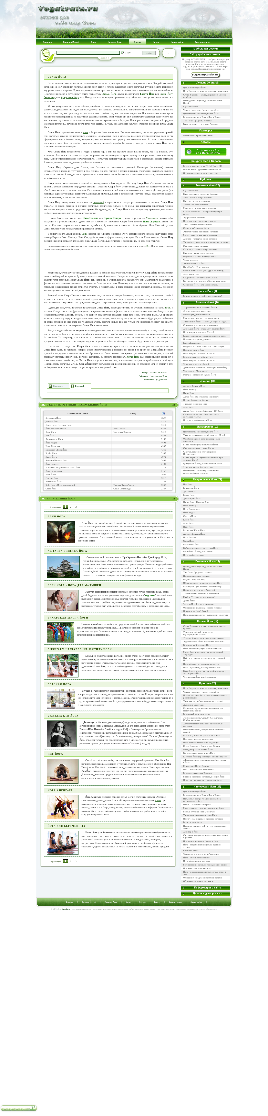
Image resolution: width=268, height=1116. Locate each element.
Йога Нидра (51, 442)
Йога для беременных (56, 428)
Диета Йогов (189, 600)
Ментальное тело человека (195, 246)
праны (168, 307)
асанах (158, 800)
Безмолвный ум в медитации (196, 714)
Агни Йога (51, 432)
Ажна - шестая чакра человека (197, 224)
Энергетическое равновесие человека (200, 231)
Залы (128, 902)
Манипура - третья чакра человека (199, 208)
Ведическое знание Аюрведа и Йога (200, 256)
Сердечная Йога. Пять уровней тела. (200, 285)
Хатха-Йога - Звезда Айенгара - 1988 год (203, 411)
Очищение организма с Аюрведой (199, 590)
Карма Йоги (109, 94)
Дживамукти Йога (54, 439)
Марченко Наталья (122, 432)
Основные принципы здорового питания (202, 608)
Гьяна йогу (50, 97)
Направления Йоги (158, 376)
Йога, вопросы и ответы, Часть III (199, 353)
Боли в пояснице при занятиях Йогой (200, 444)
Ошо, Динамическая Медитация (198, 769)
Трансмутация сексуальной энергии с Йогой (204, 435)
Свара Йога (51, 488)
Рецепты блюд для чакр (194, 579)
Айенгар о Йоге (190, 832)
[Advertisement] (108, 261)
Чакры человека (190, 260)
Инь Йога (50, 435)
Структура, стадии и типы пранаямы (200, 325)
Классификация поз (192, 343)
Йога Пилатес (52, 464)
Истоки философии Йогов (195, 400)
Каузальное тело (190, 106)
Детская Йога (52, 421)
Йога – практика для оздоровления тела (202, 667)
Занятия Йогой (89, 902)
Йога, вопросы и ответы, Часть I (198, 332)
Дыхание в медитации (193, 705)
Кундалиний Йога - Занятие (196, 766)
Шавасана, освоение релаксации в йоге (201, 735)
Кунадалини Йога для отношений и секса (202, 463)
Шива (84, 233)
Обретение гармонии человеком (198, 881)
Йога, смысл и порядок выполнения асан (202, 648)
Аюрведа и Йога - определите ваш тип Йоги (204, 329)
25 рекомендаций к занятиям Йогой (200, 307)
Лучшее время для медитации (197, 311)
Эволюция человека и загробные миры (201, 854)
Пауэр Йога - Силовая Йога (58, 425)
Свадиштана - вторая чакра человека (200, 277)
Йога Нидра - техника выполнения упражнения (205, 91)
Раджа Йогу (166, 94)
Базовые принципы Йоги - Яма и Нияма (202, 117)
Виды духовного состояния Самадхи (200, 124)
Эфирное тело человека (194, 217)
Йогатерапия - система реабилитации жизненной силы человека (201, 471)
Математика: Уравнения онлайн (198, 135)
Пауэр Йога (188, 393)
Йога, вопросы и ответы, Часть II (199, 360)
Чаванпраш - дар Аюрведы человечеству (202, 586)
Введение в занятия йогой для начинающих (203, 346)
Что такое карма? (191, 850)
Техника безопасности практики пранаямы (203, 638)
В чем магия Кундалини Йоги (197, 645)
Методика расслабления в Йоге (198, 749)
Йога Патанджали (54, 471)
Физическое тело (191, 274)
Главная (69, 902)
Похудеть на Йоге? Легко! (195, 611)
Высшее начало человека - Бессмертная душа (204, 281)
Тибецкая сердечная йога (195, 404)
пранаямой (98, 202)
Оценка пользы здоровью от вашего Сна (202, 169)
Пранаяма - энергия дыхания (197, 339)
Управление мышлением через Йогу (200, 815)
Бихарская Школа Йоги (56, 450)
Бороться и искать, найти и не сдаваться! (202, 296)
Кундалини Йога (53, 418)
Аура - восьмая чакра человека (197, 197)
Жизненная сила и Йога (194, 263)
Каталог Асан (111, 902)
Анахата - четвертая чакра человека (200, 239)
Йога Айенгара (53, 446)
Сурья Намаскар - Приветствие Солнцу (201, 746)
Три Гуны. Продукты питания (197, 120)
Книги (157, 902)
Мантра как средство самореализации (201, 318)
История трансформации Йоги (197, 420)
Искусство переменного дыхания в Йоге (202, 780)
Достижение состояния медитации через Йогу (205, 367)
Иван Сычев (119, 428)
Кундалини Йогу (70, 97)
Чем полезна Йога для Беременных (199, 677)
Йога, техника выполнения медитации (201, 742)
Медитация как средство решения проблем (203, 808)
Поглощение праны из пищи (196, 576)
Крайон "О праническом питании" (199, 597)
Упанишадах (152, 218)
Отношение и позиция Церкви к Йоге (200, 841)
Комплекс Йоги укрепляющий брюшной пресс (205, 756)
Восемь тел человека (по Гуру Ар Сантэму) (203, 270)
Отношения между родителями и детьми (202, 877)
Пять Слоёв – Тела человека (196, 267)
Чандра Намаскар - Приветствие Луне (201, 110)
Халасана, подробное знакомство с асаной (203, 701)
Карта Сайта (196, 902)
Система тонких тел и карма (196, 201)
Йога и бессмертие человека (196, 861)
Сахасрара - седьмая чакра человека (200, 249)
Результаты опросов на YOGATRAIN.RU (202, 166)
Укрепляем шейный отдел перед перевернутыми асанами (198, 633)
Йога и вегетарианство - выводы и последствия (205, 615)
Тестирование (175, 902)
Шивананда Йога (54, 481)
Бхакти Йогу (147, 94)
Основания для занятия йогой (197, 868)
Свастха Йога (52, 478)
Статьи (142, 902)
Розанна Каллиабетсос (123, 485)
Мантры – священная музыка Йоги (199, 375)
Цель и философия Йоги (194, 87)
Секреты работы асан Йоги (196, 228)
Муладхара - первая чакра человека (200, 235)
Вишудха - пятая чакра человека (198, 253)
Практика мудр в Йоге (193, 350)
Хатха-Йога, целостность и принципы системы (205, 242)
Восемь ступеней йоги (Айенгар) (199, 811)
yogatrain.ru (161, 379)
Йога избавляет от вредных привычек (201, 664)
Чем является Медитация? (195, 371)
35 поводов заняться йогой (196, 364)
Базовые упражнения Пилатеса (197, 773)
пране (85, 132)
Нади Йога (51, 474)
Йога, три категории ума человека (199, 221)
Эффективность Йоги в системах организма (203, 641)
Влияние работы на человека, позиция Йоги (203, 777)
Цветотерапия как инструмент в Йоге (201, 113)
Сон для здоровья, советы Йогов (198, 448)
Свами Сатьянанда (158, 372)
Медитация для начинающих (196, 314)
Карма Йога (51, 457)
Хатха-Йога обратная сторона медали (201, 397)
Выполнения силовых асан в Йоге (199, 753)
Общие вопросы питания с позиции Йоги (202, 583)
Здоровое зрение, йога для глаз (197, 467)
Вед (148, 246)
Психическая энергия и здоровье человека (203, 819)
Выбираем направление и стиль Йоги (63, 467)
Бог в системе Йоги (192, 822)
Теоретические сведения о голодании (201, 593)
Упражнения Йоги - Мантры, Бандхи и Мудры (205, 321)
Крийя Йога (51, 453)
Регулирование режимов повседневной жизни (205, 865)
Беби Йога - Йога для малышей (60, 485)
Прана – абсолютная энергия (197, 804)
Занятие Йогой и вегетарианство (198, 604)
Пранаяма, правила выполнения (198, 739)
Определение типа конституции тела (200, 173)
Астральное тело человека (195, 204)
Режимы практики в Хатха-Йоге (198, 357)
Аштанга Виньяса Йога (56, 460)
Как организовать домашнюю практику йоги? (204, 336)
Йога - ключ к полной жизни (196, 857)
